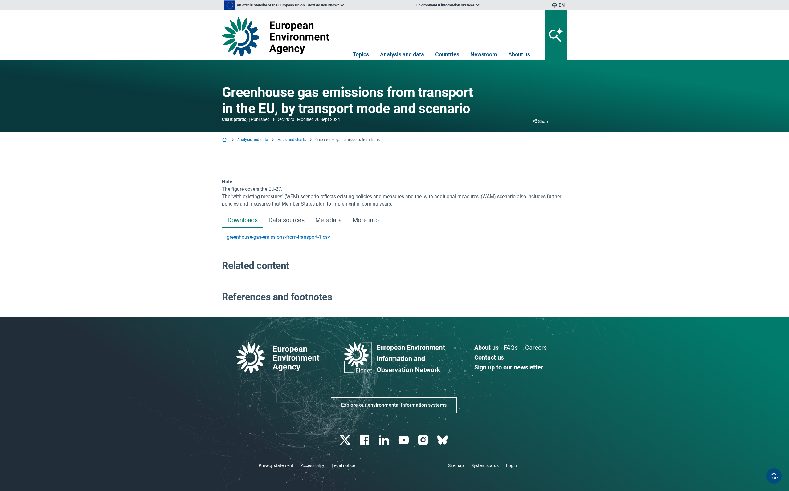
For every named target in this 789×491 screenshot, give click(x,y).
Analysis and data (402, 54)
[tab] (242, 220)
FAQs (511, 347)
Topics (361, 54)
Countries (447, 54)
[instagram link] (423, 440)
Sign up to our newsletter (508, 367)
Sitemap (456, 465)
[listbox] (284, 5)
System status (485, 465)
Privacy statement (276, 465)
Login (511, 465)
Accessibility (312, 465)
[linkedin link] (385, 440)
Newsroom (483, 54)
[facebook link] (365, 440)
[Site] (278, 36)
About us (519, 54)
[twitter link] (346, 440)
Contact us (489, 357)
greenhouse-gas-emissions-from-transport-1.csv (278, 237)
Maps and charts (291, 140)
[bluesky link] (443, 440)
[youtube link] (404, 440)
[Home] (225, 140)
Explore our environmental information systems (394, 405)
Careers (536, 347)
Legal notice (343, 465)
